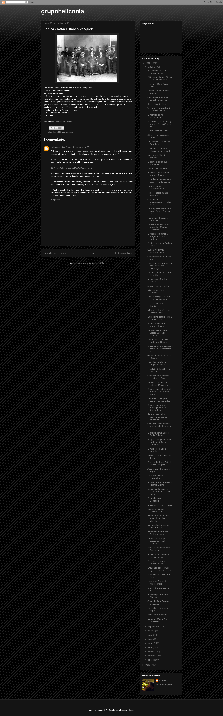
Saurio (162, 680)
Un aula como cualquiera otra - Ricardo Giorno (159, 180)
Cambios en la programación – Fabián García (159, 202)
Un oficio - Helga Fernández (155, 476)
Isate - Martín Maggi (157, 614)
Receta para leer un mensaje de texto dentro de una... (157, 407)
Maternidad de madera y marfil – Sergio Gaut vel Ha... (159, 124)
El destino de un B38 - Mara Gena (158, 163)
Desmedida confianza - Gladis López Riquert (158, 149)
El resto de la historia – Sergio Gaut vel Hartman (158, 236)
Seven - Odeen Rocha (158, 286)
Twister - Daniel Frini (157, 168)
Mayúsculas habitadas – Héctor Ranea (159, 526)
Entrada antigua (123, 253)
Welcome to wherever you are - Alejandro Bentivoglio (159, 266)
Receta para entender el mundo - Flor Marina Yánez (159, 391)
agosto (151, 631)
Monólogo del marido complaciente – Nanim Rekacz (159, 491)
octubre (152, 67)
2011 (148, 63)
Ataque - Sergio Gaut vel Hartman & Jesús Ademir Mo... (159, 442)
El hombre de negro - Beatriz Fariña (157, 116)
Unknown (55, 147)
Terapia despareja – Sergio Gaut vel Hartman (157, 541)
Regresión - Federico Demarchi (157, 219)
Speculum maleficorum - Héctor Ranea (159, 555)
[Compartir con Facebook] (59, 128)
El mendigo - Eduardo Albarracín (157, 595)
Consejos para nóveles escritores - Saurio (158, 376)
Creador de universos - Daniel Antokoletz (158, 562)
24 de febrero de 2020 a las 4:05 (75, 147)
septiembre (153, 626)
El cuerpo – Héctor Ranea (159, 505)
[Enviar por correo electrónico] (50, 128)
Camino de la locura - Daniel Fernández (157, 98)
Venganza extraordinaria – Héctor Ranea (159, 109)
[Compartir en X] (56, 128)
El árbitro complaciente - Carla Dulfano (159, 434)
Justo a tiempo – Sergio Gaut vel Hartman (158, 298)
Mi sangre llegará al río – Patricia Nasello (159, 311)
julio (150, 635)
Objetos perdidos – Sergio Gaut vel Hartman (159, 78)
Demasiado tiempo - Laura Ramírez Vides (158, 399)
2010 (148, 665)
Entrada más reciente (55, 253)
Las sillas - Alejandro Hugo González (157, 363)
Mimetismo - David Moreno (156, 291)
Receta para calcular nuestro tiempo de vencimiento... (157, 417)
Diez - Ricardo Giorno (157, 104)
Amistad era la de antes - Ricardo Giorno (159, 483)
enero (151, 660)
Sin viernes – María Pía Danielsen (158, 142)
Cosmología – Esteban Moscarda (158, 602)
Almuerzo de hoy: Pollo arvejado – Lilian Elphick (158, 518)
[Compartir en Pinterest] (62, 128)
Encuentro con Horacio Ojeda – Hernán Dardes (160, 569)
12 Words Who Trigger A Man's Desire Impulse (73, 168)
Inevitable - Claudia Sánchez (156, 156)
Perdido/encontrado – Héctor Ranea (157, 71)
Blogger (131, 710)
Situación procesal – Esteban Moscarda (157, 383)
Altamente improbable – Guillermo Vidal (158, 532)
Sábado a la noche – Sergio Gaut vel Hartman (157, 333)
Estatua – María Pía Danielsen (157, 620)
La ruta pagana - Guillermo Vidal (155, 187)
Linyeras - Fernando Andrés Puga (157, 582)
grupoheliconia (62, 11)
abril (150, 647)
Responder (55, 199)
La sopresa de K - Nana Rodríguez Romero (158, 340)
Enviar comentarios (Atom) (94, 263)
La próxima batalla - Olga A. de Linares (159, 318)
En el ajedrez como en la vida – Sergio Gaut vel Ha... (159, 211)
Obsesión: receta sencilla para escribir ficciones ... (159, 426)
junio (150, 639)
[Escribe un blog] (53, 128)
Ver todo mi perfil (164, 684)
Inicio (91, 253)
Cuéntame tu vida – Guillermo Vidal (156, 251)
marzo (151, 651)
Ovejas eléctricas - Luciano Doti (156, 510)
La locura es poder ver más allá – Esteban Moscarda (158, 227)
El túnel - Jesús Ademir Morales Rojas (158, 173)
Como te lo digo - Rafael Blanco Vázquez (159, 463)
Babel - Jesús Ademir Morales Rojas (157, 324)
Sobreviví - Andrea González (156, 499)
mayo (151, 643)
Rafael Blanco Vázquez (63, 121)
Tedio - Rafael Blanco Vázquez (157, 194)
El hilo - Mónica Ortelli (157, 131)
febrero (152, 655)
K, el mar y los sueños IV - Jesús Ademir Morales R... (160, 349)
